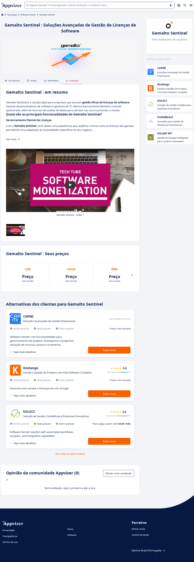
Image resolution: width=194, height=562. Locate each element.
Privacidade (8, 530)
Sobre (70, 528)
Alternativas (53, 80)
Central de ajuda (140, 534)
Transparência (9, 536)
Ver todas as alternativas (70, 453)
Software (71, 534)
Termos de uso (10, 542)
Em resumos (14, 80)
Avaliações (74, 80)
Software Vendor (28, 14)
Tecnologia (12, 14)
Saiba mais (109, 350)
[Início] (2, 15)
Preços (34, 80)
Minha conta (138, 528)
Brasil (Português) (151, 550)
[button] (70, 185)
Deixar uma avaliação (119, 473)
